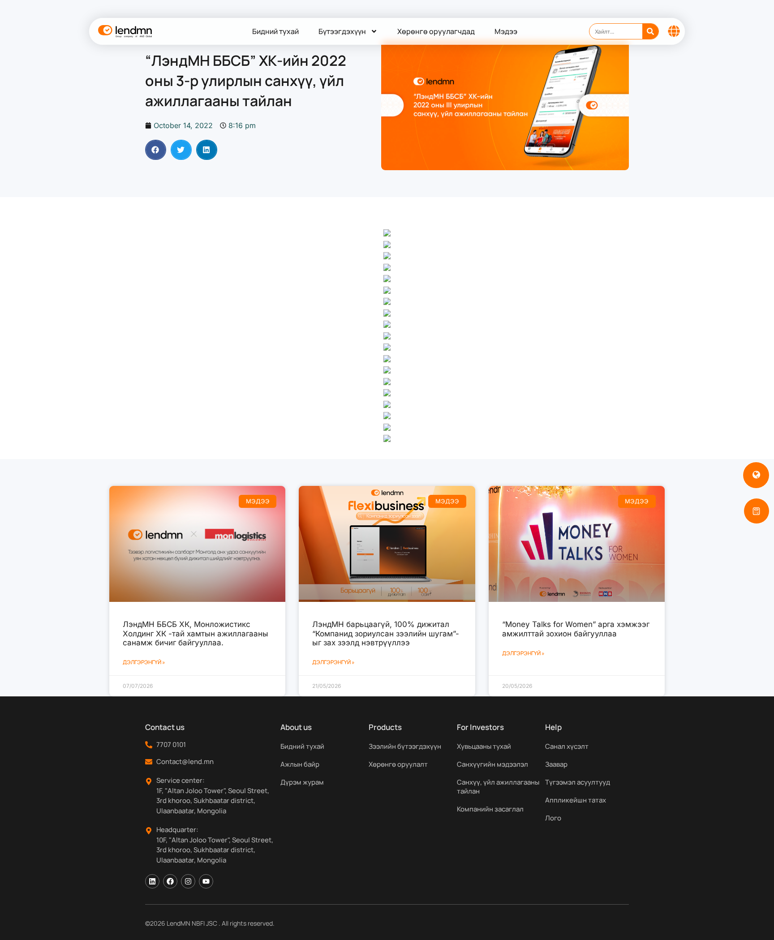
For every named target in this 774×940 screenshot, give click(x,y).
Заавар (556, 764)
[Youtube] (206, 881)
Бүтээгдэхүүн (342, 31)
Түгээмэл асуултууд (577, 782)
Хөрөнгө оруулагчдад (436, 31)
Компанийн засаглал (490, 809)
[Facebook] (170, 881)
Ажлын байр (299, 764)
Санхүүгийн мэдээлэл (492, 764)
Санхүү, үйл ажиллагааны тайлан (498, 786)
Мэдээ (505, 31)
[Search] (650, 31)
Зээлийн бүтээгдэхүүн (405, 746)
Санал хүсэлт (567, 746)
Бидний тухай (275, 31)
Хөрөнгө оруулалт (398, 764)
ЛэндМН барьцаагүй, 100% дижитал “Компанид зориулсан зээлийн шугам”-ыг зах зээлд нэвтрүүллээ (385, 633)
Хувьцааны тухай (484, 746)
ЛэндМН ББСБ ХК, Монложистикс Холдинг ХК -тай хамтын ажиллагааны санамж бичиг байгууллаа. (195, 633)
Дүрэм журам (302, 782)
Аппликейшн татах (575, 800)
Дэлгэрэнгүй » (144, 662)
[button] (155, 150)
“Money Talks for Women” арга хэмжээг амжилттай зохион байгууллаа (575, 629)
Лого (553, 818)
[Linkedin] (152, 881)
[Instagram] (188, 881)
